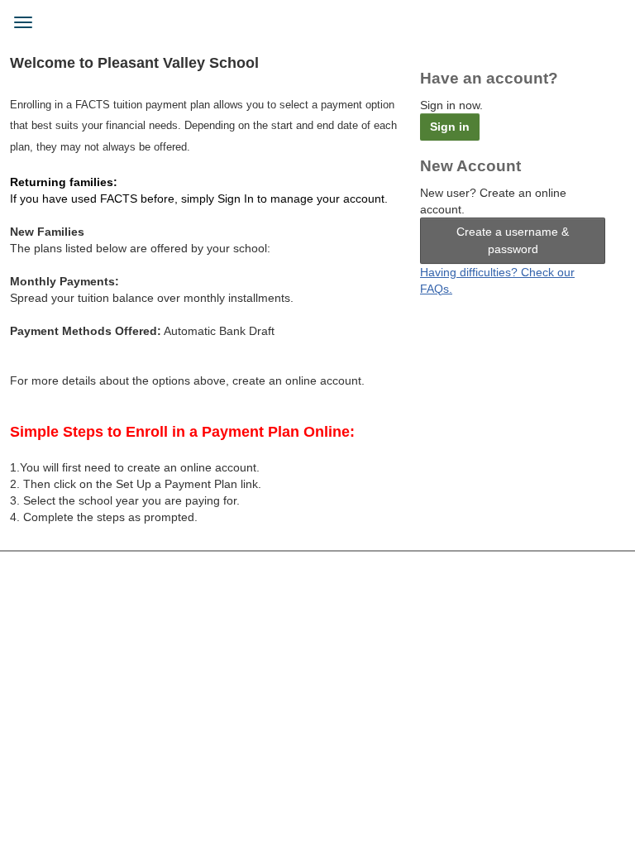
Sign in (450, 126)
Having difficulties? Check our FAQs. (497, 280)
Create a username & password (512, 240)
